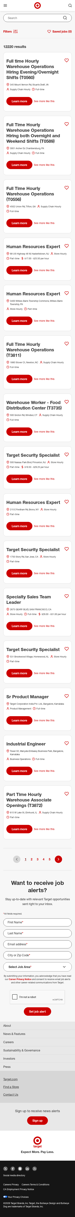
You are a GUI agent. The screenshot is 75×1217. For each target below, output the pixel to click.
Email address (17, 944)
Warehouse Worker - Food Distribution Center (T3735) (34, 405)
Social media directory (14, 1175)
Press (7, 1067)
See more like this (44, 101)
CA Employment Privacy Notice (18, 1189)
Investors (9, 1058)
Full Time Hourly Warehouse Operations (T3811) (30, 349)
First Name (15, 922)
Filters (7, 31)
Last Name (15, 933)
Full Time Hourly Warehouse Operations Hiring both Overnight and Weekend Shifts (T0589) (33, 133)
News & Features (14, 1034)
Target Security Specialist (33, 455)
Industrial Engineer (26, 744)
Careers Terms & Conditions (35, 1184)
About (7, 1025)
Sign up (37, 1120)
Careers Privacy (11, 1184)
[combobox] (37, 18)
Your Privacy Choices (18, 1197)
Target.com (10, 1079)
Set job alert (37, 1011)
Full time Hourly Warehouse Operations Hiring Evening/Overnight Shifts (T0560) (32, 69)
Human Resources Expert (33, 246)
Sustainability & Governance (21, 1050)
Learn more (19, 101)
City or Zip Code (19, 955)
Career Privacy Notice (20, 979)
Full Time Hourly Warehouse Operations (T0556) (30, 194)
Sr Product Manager (27, 696)
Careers (8, 1042)
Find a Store (11, 1087)
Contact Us (10, 1094)
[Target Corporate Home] (37, 5)
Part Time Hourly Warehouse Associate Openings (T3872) (29, 800)
